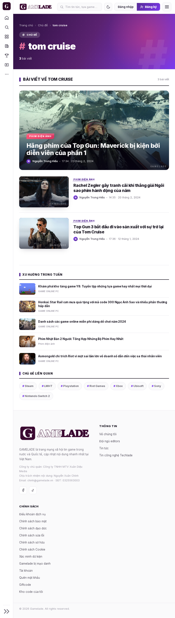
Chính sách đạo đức (33, 528)
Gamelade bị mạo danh (35, 563)
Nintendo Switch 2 (36, 396)
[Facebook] (23, 490)
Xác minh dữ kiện (30, 556)
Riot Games (96, 386)
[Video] (6, 64)
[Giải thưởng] (6, 55)
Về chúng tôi (108, 434)
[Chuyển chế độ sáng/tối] (108, 7)
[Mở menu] (166, 6)
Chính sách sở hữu (32, 542)
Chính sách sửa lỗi (31, 535)
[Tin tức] (6, 45)
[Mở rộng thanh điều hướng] (6, 611)
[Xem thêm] (6, 74)
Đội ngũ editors (109, 441)
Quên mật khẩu (29, 578)
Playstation (70, 386)
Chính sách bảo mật (33, 521)
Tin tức (104, 448)
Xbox (118, 386)
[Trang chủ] (6, 17)
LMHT (47, 386)
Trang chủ (26, 25)
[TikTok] (33, 490)
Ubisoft (137, 386)
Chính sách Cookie (32, 549)
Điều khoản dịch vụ (32, 514)
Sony (156, 386)
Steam (28, 386)
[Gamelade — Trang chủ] (6, 6)
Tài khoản (26, 571)
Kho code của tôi (31, 592)
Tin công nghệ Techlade (116, 455)
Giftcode (25, 585)
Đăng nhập (126, 7)
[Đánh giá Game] (6, 36)
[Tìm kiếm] (6, 27)
